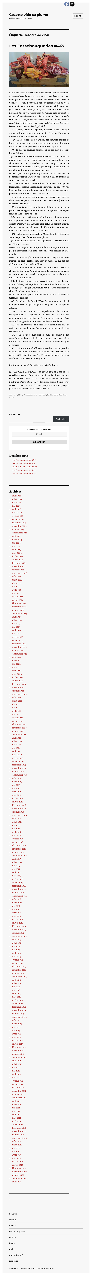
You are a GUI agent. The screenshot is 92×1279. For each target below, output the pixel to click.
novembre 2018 (19, 808)
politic (12, 1249)
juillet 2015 (17, 943)
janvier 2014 (17, 1003)
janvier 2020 (17, 761)
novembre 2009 (19, 1171)
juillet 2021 (17, 701)
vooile (11, 397)
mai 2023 (16, 627)
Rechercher (14, 414)
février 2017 (17, 879)
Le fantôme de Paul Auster (24, 466)
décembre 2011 (19, 1087)
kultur (12, 1243)
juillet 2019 (17, 781)
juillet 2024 (17, 580)
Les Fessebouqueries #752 (24, 463)
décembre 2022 (19, 644)
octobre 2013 (18, 1013)
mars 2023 (17, 633)
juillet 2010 (17, 1145)
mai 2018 (16, 828)
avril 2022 (16, 670)
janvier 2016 (17, 923)
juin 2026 (16, 502)
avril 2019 (16, 791)
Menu (77, 16)
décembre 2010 (19, 1128)
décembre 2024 (19, 563)
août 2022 (16, 657)
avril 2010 (16, 1155)
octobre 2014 (18, 973)
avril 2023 (16, 630)
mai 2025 (16, 546)
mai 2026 (16, 506)
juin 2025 (16, 543)
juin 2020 (16, 744)
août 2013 (16, 1020)
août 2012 (16, 1060)
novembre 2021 (19, 687)
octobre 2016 (18, 892)
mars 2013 (16, 1037)
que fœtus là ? (16, 1255)
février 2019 (17, 798)
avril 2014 (16, 993)
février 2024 (17, 596)
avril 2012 (16, 1074)
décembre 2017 (19, 845)
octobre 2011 (17, 1094)
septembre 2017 (19, 855)
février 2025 (17, 556)
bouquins (13, 1214)
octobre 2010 (18, 1134)
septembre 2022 (19, 654)
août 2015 (16, 939)
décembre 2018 (19, 805)
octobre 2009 (18, 1175)
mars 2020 (17, 754)
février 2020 (17, 758)
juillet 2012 (17, 1064)
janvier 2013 (17, 1044)
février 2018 (17, 839)
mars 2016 (16, 916)
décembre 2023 (19, 603)
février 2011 (17, 1121)
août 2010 (16, 1141)
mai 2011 (16, 1111)
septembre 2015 (19, 936)
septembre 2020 (19, 734)
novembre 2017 (19, 849)
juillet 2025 (17, 539)
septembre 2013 (19, 1017)
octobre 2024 (18, 570)
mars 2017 (16, 876)
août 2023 (16, 617)
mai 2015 (16, 950)
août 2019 (16, 778)
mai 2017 (16, 869)
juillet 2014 (17, 983)
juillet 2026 (17, 499)
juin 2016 (16, 906)
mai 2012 (16, 1071)
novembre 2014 (19, 970)
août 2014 (16, 980)
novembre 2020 (19, 728)
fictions (12, 1237)
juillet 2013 (17, 1023)
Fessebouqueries (30, 395)
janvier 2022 (17, 680)
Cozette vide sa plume (28, 15)
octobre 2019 (18, 771)
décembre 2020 (19, 724)
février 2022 (17, 677)
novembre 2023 (19, 607)
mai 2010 (16, 1151)
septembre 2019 (19, 775)
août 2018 (16, 818)
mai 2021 (16, 707)
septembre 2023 (19, 613)
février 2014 (17, 1000)
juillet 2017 (17, 862)
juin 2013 (16, 1027)
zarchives (13, 1261)
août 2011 (16, 1101)
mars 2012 (16, 1077)
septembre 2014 (19, 976)
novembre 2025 (19, 526)
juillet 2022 (17, 660)
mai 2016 (16, 909)
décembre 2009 (19, 1168)
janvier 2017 (17, 882)
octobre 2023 (18, 610)
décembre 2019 (19, 765)
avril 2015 (16, 953)
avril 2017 (16, 872)
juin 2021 (16, 704)
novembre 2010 (19, 1131)
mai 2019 (16, 788)
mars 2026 (17, 512)
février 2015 (17, 960)
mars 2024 (17, 593)
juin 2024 (16, 583)
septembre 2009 (19, 1178)
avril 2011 (16, 1114)
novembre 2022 (19, 647)
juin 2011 (16, 1108)
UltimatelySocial (65, 1277)
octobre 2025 (18, 529)
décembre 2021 (19, 684)
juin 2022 (16, 664)
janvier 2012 (17, 1084)
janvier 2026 (18, 519)
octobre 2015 (18, 933)
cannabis (42, 395)
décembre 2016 (19, 886)
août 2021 (16, 697)
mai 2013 (16, 1030)
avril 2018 (16, 832)
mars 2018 (16, 835)
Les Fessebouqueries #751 (24, 470)
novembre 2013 (19, 1010)
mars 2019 (16, 795)
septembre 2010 (19, 1138)
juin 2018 (16, 825)
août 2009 (16, 1182)
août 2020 (16, 738)
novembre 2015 (19, 929)
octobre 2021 (18, 691)
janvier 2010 (17, 1165)
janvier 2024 (17, 600)
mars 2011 (16, 1118)
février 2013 (17, 1040)
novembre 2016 (19, 889)
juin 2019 (16, 785)
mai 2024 (16, 586)
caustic (12, 1220)
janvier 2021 (17, 721)
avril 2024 (16, 590)
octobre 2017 (18, 852)
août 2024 (16, 576)
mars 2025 (17, 553)
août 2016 (16, 899)
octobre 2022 (18, 650)
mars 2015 (16, 956)
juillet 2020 (17, 741)
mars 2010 (16, 1158)
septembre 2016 (19, 896)
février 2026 (17, 516)
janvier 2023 (17, 640)
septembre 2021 (19, 694)
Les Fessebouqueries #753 (24, 460)
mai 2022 (16, 667)
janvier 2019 (17, 802)
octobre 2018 (18, 812)
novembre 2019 (19, 768)
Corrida (50, 395)
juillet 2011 (17, 1104)
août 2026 (16, 496)
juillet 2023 (17, 620)
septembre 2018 (19, 815)
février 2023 (17, 637)
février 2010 (17, 1161)
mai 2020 (16, 748)
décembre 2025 (19, 522)
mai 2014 (16, 990)
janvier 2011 (17, 1124)
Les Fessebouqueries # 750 (24, 473)
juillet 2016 (17, 902)
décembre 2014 (19, 966)
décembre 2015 (19, 926)
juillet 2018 (17, 822)
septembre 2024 (19, 573)
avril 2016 (16, 913)
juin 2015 (16, 946)
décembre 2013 (19, 1007)
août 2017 (16, 859)
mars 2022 (17, 674)
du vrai (12, 1225)
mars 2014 (16, 997)
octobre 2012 (18, 1054)
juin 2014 (16, 986)
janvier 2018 (17, 842)
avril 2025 (16, 549)
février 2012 (17, 1081)
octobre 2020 (18, 731)
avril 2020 (16, 751)
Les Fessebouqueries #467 (37, 45)
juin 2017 (16, 865)
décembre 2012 (19, 1047)
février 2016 (17, 919)
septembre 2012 (19, 1057)
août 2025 (16, 536)
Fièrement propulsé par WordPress (41, 1268)
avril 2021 (16, 711)
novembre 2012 (19, 1050)
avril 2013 (16, 1034)
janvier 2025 (17, 559)
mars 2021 (16, 714)
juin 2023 (16, 623)
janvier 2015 (17, 963)
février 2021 (17, 717)
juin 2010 (16, 1148)
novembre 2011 (19, 1091)
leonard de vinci (60, 395)
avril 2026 (16, 509)
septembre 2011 (19, 1097)
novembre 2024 (19, 566)
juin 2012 (16, 1067)
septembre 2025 (19, 533)
